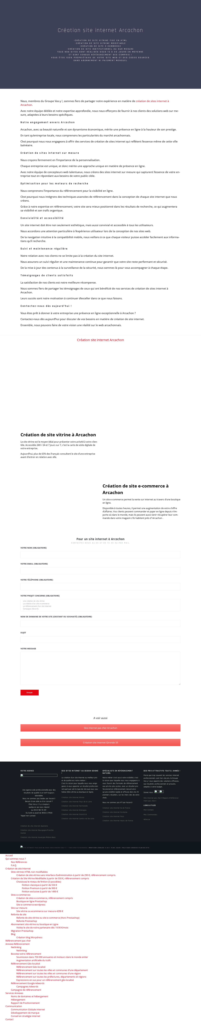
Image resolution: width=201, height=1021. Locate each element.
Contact (54, 15)
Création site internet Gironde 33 (100, 742)
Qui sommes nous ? (53, 5)
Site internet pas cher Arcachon (100, 727)
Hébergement (18, 999)
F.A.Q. (14, 865)
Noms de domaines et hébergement (29, 996)
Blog (118, 848)
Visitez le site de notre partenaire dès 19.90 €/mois (42, 927)
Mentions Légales (96, 848)
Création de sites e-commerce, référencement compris (44, 898)
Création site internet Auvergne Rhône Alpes (38, 837)
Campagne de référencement (26, 989)
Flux (113, 848)
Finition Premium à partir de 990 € (39, 888)
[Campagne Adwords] (100, 609)
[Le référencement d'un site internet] (100, 606)
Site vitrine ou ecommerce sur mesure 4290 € (39, 911)
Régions (165, 798)
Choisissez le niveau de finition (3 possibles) (38, 881)
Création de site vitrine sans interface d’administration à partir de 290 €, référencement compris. (66, 875)
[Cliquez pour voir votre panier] (188, 25)
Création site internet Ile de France (116, 808)
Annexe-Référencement (143, 5)
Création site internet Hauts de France (118, 820)
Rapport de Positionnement (25, 1002)
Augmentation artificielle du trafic (33, 960)
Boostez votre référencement (26, 953)
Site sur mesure (19, 907)
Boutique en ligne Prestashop (31, 901)
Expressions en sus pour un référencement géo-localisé (45, 980)
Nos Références (19, 862)
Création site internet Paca (113, 816)
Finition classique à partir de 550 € (39, 884)
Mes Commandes (150, 814)
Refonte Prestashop (26, 921)
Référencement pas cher (113, 5)
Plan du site (144, 848)
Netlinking (16, 947)
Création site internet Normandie (75, 806)
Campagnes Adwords (27, 986)
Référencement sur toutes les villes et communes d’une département (52, 970)
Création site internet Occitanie (115, 812)
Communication (37, 15)
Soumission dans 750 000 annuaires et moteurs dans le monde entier (52, 957)
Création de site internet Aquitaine (34, 826)
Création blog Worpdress (29, 937)
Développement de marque (25, 1012)
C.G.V (107, 848)
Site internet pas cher (152, 798)
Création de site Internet (81, 5)
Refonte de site (18, 914)
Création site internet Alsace (73, 797)
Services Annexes (169, 5)
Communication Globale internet (28, 1009)
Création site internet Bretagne (74, 810)
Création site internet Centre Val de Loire (78, 818)
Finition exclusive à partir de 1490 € (40, 891)
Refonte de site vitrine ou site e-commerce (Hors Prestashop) (47, 917)
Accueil (33, 5)
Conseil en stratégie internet (25, 1016)
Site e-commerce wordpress (30, 904)
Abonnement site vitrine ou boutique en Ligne (34, 924)
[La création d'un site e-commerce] (100, 603)
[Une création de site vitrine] (100, 601)
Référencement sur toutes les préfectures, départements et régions (51, 976)
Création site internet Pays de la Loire (77, 801)
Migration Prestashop (22, 930)
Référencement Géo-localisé (30, 966)
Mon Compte (149, 810)
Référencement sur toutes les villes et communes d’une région (48, 973)
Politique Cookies (130, 848)
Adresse (147, 819)
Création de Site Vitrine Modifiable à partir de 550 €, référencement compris (50, 878)
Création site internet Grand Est (74, 814)
